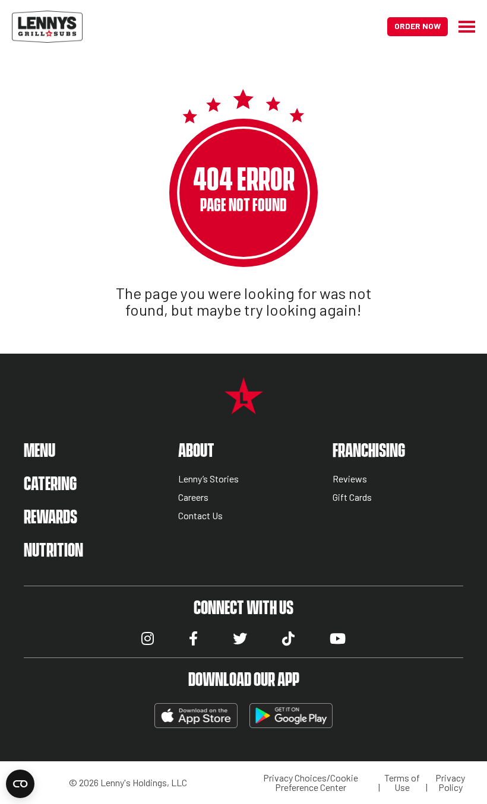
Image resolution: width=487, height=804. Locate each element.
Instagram (147, 638)
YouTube (338, 638)
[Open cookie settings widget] (20, 784)
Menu (39, 451)
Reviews (350, 479)
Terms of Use (402, 782)
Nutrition (53, 551)
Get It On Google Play (291, 715)
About (196, 451)
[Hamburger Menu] (461, 27)
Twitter (240, 638)
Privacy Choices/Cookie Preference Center (310, 782)
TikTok (288, 638)
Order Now (417, 26)
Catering (50, 484)
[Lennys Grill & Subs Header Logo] (47, 25)
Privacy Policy (450, 782)
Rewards (50, 518)
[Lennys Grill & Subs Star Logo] (243, 408)
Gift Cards (352, 497)
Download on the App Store (196, 715)
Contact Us (200, 516)
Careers (193, 497)
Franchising (369, 451)
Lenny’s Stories (208, 479)
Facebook (193, 638)
